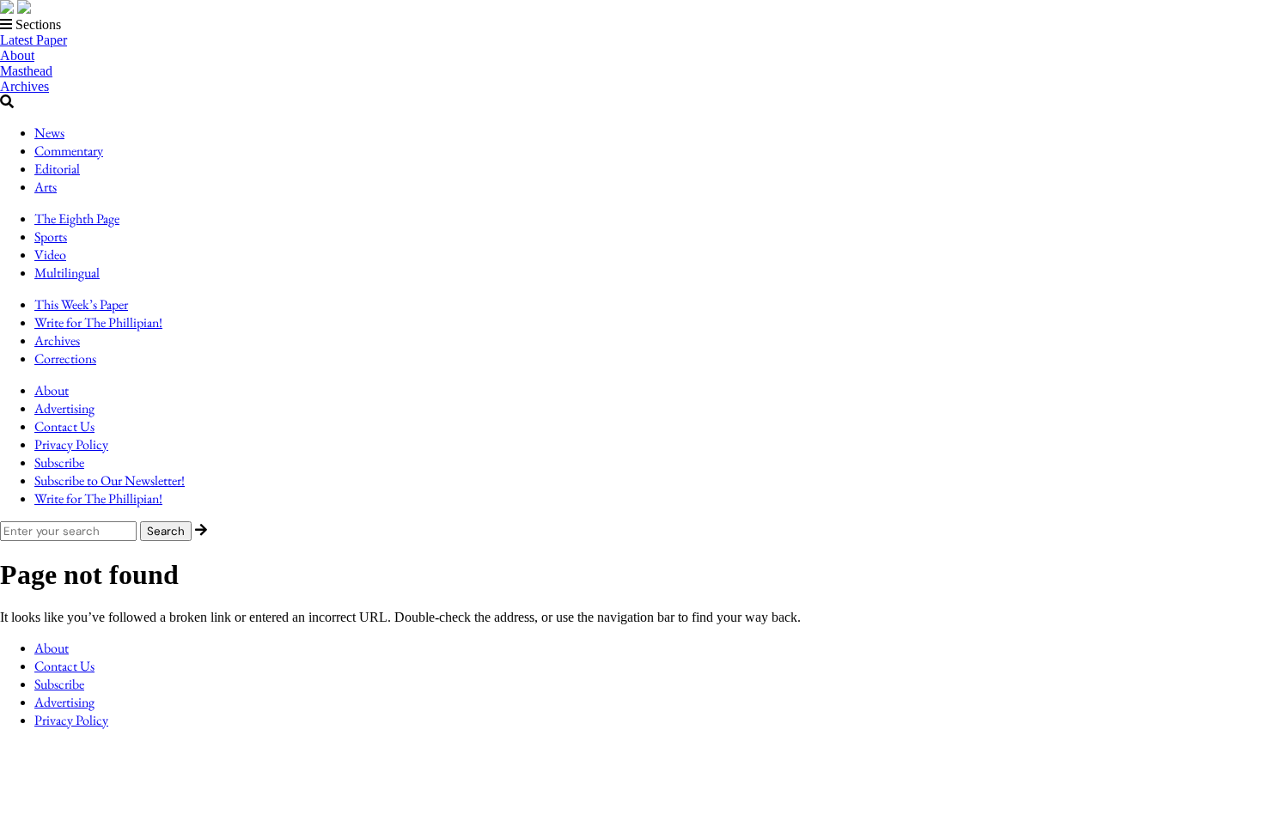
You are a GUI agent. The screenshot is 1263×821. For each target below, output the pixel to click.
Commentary (68, 151)
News (49, 133)
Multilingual (67, 273)
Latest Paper (33, 40)
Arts (45, 187)
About (17, 55)
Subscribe (59, 462)
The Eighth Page (76, 219)
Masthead (26, 71)
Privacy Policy (71, 444)
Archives (24, 86)
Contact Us (64, 426)
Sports (50, 237)
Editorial (57, 169)
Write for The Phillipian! (98, 322)
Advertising (64, 408)
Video (50, 255)
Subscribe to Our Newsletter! (109, 480)
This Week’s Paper (81, 304)
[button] (631, 25)
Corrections (65, 359)
